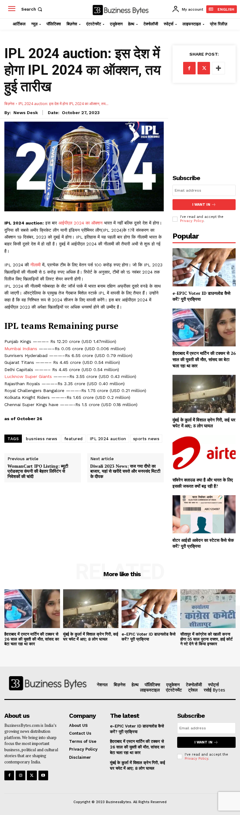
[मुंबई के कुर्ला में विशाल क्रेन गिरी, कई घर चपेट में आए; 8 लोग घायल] (204, 394)
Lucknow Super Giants (28, 376)
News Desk (25, 112)
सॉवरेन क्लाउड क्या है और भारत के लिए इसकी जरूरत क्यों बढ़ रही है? (202, 483)
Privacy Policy (191, 221)
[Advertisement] (204, 123)
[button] (32, 9)
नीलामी (36, 264)
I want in (201, 205)
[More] (218, 68)
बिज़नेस (9, 103)
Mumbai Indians (20, 348)
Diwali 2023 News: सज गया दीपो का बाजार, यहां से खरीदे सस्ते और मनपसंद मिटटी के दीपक (125, 471)
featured (73, 438)
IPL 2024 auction (108, 438)
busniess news (42, 438)
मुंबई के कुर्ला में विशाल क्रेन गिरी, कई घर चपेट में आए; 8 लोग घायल (203, 423)
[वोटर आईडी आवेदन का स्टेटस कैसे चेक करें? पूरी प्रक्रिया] (204, 514)
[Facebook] (189, 68)
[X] (204, 68)
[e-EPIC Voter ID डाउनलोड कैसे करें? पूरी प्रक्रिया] (204, 267)
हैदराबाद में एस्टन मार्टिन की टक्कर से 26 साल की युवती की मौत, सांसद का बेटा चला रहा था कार (204, 359)
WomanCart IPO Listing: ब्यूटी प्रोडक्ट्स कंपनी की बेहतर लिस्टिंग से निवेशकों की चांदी (38, 471)
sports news (146, 438)
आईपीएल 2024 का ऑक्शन (81, 222)
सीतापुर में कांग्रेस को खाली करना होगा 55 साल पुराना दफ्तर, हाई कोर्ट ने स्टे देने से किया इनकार (206, 639)
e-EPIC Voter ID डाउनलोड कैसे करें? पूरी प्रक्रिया (149, 636)
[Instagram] (20, 775)
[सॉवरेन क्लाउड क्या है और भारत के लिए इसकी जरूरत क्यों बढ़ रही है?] (204, 454)
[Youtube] (43, 775)
